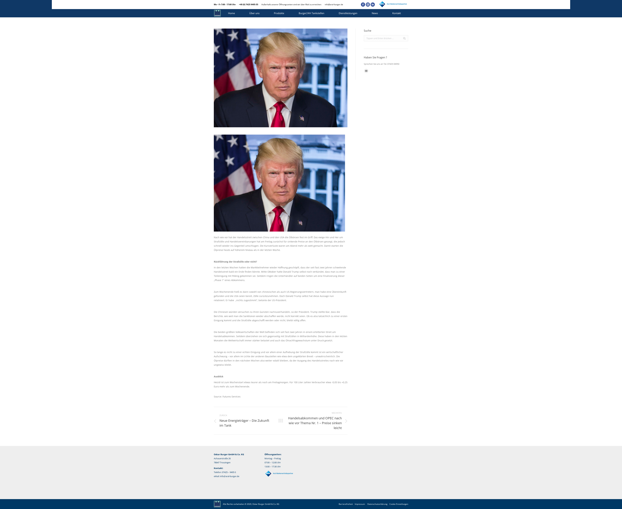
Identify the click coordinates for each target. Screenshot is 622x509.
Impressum (360, 504)
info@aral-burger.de (334, 4)
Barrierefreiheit (346, 504)
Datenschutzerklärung (377, 504)
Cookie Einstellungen (398, 504)
